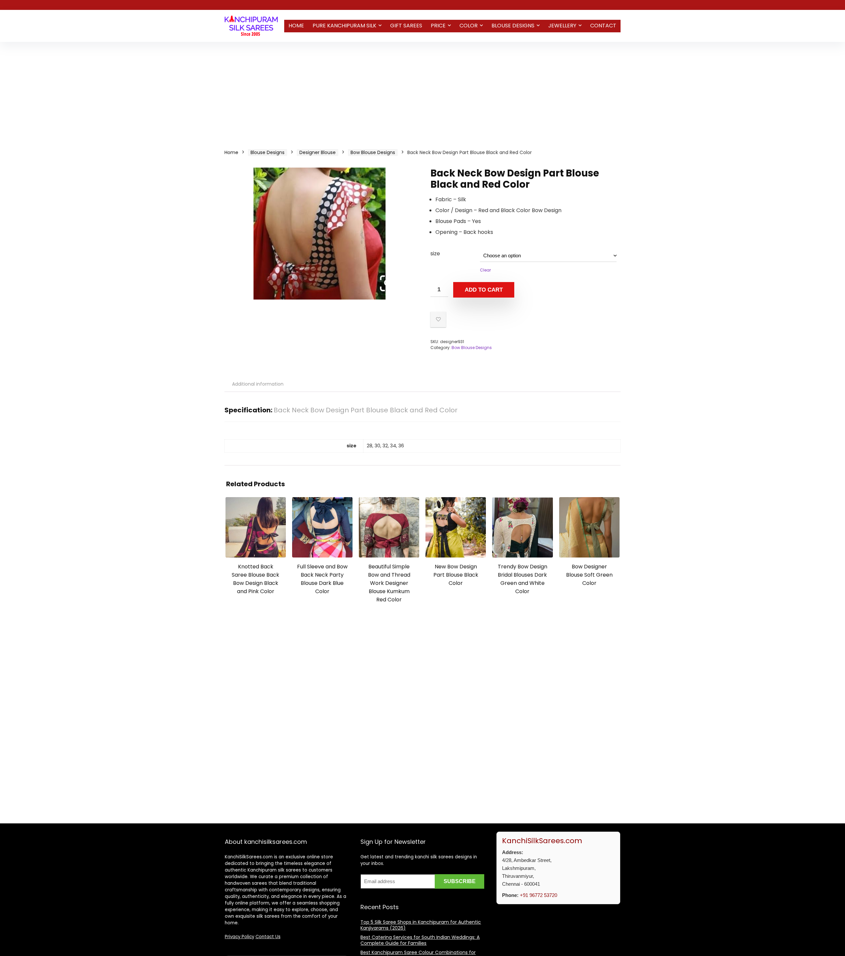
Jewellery (562, 25)
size (435, 253)
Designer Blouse (317, 152)
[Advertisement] (422, 91)
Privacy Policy (239, 937)
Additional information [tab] (258, 384)
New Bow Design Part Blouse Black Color (455, 575)
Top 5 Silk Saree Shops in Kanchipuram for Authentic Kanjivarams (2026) (420, 925)
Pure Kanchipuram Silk (344, 25)
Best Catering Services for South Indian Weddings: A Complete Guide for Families (420, 940)
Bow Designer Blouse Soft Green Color (589, 575)
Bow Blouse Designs (373, 152)
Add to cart (484, 290)
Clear (485, 270)
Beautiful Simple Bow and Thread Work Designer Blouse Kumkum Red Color (389, 583)
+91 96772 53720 (538, 895)
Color (468, 25)
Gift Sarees (406, 25)
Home (296, 25)
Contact (603, 25)
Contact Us (268, 937)
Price (438, 25)
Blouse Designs (512, 25)
